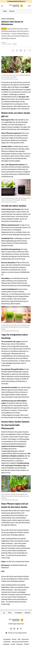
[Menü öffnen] (2, 6)
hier (16, 535)
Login (29, 5)
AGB (19, 639)
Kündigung (6, 644)
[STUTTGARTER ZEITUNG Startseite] (16, 6)
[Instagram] (11, 628)
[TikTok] (17, 628)
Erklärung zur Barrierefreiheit (20, 642)
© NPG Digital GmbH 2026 (16, 624)
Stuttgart (5, 11)
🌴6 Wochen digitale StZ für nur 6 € (16, 1)
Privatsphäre (7, 639)
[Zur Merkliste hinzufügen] (29, 50)
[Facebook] (21, 628)
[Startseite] (4, 613)
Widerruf (26, 644)
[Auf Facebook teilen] (17, 50)
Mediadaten (7, 642)
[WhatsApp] (14, 628)
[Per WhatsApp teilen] (24, 50)
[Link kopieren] (13, 50)
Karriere (14, 639)
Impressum (19, 644)
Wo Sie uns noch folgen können (17, 633)
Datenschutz (25, 639)
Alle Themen (12, 11)
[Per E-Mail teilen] (20, 50)
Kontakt (13, 644)
